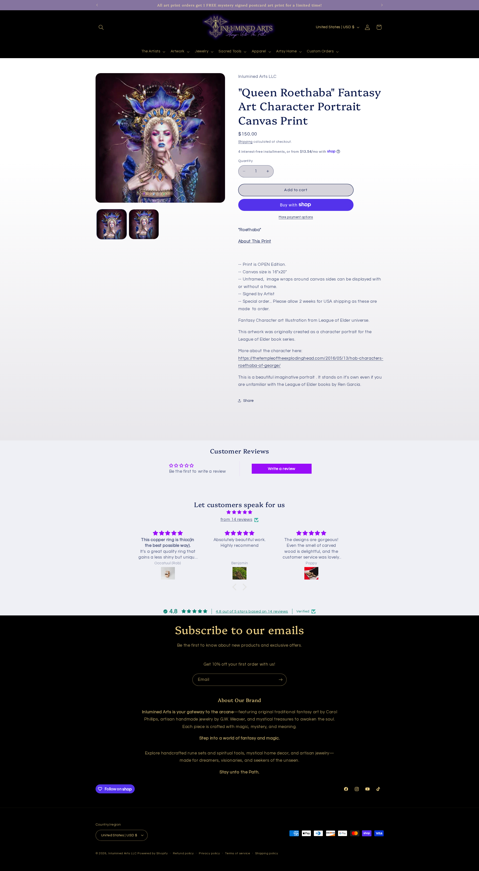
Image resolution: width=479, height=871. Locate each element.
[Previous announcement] (97, 5)
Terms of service (237, 853)
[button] (101, 27)
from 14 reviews (236, 520)
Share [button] (248, 401)
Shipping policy (266, 853)
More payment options (296, 217)
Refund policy (183, 853)
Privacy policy (209, 853)
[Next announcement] (381, 5)
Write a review (281, 469)
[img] (239, 512)
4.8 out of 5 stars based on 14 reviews (252, 611)
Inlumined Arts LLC (122, 853)
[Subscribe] (280, 680)
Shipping (245, 141)
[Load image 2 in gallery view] (144, 224)
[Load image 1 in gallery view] (111, 224)
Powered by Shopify (152, 853)
